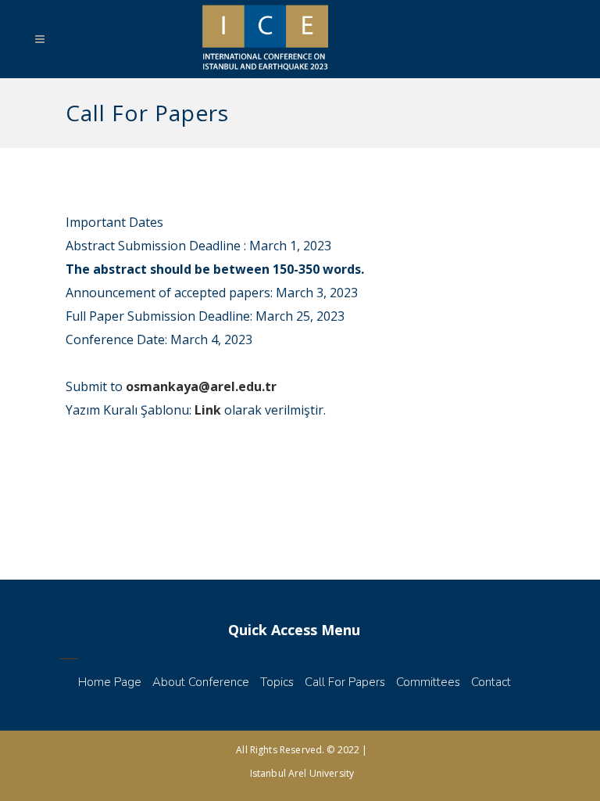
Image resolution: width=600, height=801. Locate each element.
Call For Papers (345, 682)
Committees (428, 682)
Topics (277, 682)
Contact (491, 682)
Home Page (109, 682)
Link (208, 409)
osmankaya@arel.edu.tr (201, 386)
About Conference (200, 682)
